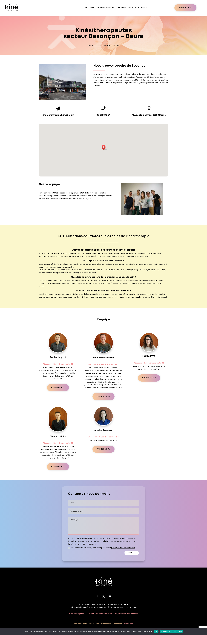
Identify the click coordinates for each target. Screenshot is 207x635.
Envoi (131, 553)
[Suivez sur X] (103, 596)
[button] (104, 147)
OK (156, 631)
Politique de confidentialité (100, 614)
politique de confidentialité (123, 547)
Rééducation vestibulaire (127, 7)
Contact (145, 7)
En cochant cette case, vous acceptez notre (103, 547)
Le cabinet (90, 7)
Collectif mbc (128, 623)
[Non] (204, 631)
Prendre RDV (185, 7)
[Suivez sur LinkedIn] (109, 596)
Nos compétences (105, 7)
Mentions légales (76, 614)
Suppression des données (126, 614)
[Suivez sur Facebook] (97, 596)
